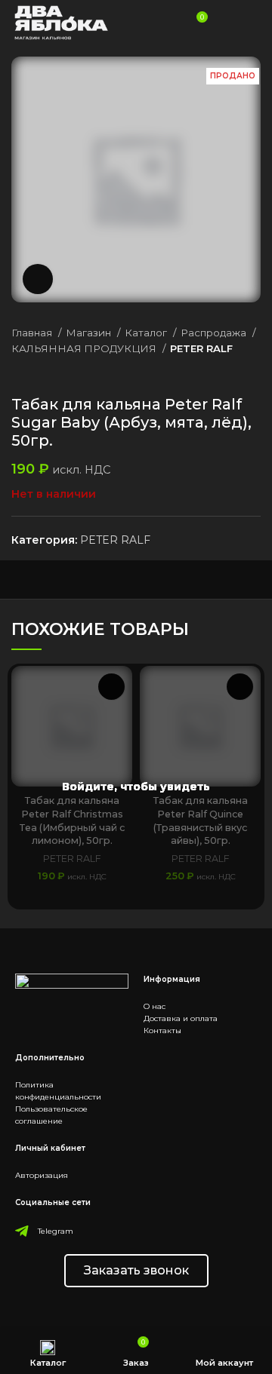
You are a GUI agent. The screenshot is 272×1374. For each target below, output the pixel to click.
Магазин (89, 333)
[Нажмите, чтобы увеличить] (38, 279)
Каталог (147, 333)
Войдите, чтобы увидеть (136, 786)
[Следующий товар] (253, 372)
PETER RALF (201, 348)
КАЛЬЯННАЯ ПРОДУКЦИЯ (85, 348)
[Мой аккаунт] (225, 23)
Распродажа (215, 333)
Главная (32, 333)
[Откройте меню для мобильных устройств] (253, 23)
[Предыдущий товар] (222, 372)
